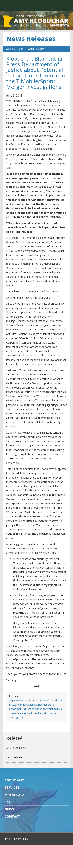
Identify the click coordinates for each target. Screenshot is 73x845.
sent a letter (27, 268)
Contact (12, 816)
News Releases (31, 38)
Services (11, 787)
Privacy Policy (20, 838)
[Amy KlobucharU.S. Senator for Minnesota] (36, 21)
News (20, 48)
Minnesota (14, 795)
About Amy (14, 780)
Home (9, 48)
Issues (9, 802)
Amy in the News (16, 747)
